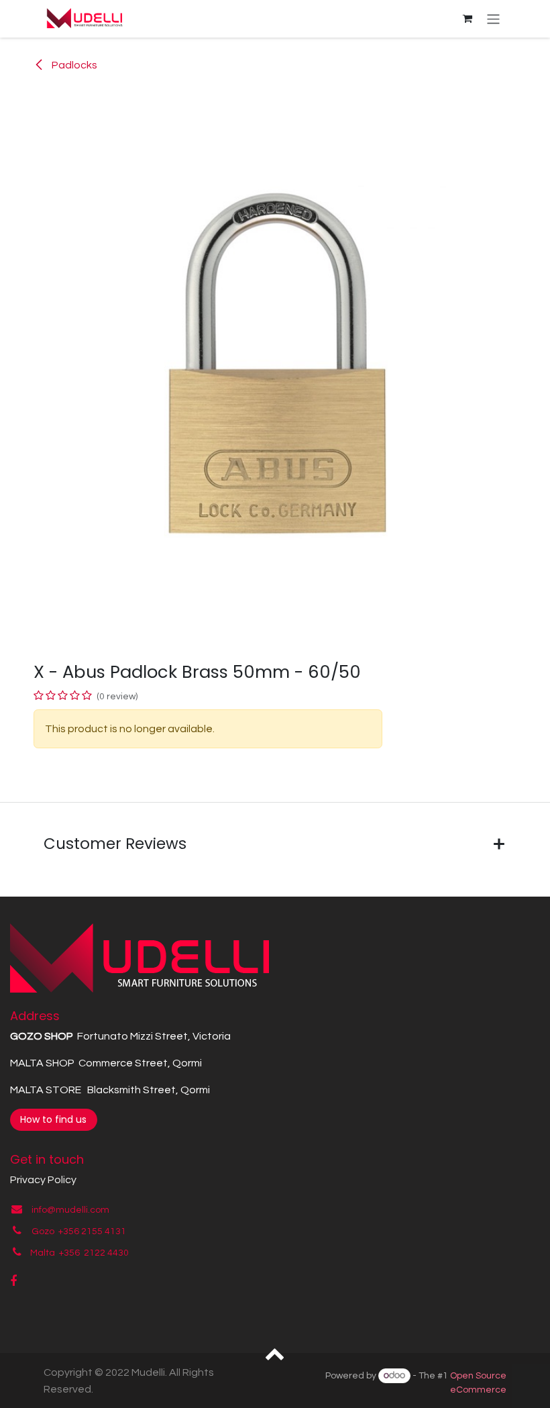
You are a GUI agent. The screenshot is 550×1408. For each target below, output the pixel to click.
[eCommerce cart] (467, 19)
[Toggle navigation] (493, 18)
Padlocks (73, 65)
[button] (275, 1353)
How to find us (53, 1119)
